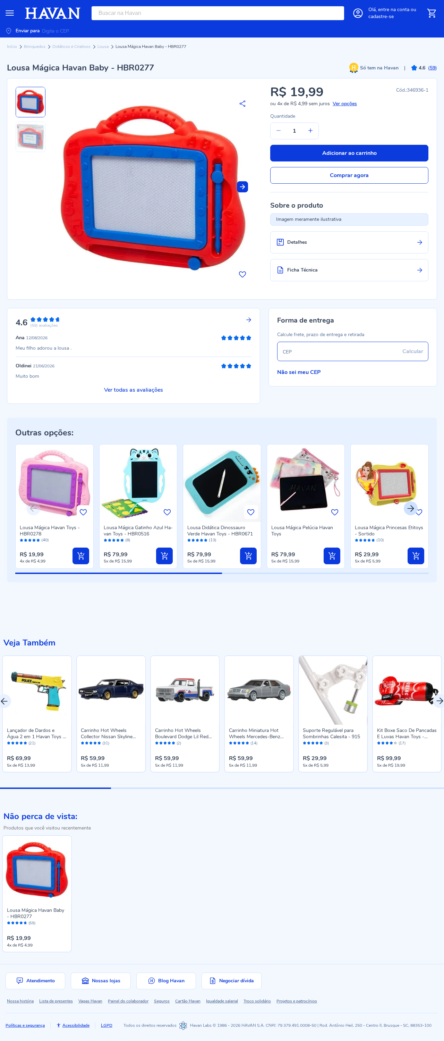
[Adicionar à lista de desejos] (242, 274)
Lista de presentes (56, 1001)
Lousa (103, 46)
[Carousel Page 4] (388, 788)
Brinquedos (35, 46)
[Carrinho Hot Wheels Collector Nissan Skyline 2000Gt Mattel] (111, 690)
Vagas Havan (90, 1001)
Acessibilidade (75, 1025)
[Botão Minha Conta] (358, 13)
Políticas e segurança (25, 1025)
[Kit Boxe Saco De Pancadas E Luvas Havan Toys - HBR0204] (407, 690)
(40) (45, 540)
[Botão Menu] (10, 13)
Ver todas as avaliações (133, 390)
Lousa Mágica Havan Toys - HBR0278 (50, 530)
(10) (380, 540)
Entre (393, 9)
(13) (212, 540)
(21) (31, 743)
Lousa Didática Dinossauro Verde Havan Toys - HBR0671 (220, 530)
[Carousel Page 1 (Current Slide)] (55, 788)
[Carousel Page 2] (166, 788)
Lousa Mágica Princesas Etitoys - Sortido (389, 530)
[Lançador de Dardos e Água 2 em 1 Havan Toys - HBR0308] (37, 690)
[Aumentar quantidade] (310, 131)
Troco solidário (257, 1001)
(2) (179, 743)
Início (12, 46)
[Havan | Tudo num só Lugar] (52, 13)
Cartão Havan (187, 1001)
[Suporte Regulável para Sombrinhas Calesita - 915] (333, 690)
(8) (127, 540)
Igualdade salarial (222, 1001)
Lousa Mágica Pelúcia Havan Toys (302, 530)
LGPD (106, 1025)
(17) (402, 743)
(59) (31, 923)
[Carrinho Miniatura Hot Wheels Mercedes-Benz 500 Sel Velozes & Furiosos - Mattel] (259, 690)
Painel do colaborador (128, 1001)
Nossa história (20, 1001)
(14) (253, 743)
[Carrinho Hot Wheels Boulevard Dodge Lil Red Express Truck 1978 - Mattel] (185, 690)
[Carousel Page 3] (277, 788)
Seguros (162, 1001)
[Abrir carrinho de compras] (431, 13)
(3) (326, 743)
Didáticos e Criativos (72, 46)
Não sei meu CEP (299, 372)
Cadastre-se (381, 16)
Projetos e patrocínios (296, 1001)
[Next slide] (242, 186)
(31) (105, 743)
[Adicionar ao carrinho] (80, 556)
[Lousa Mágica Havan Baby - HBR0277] (37, 870)
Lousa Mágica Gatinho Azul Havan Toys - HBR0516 (138, 530)
